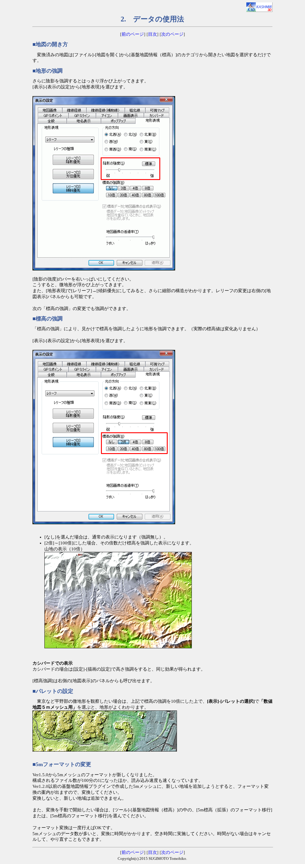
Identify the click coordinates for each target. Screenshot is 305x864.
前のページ (133, 34)
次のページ (172, 34)
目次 (152, 34)
